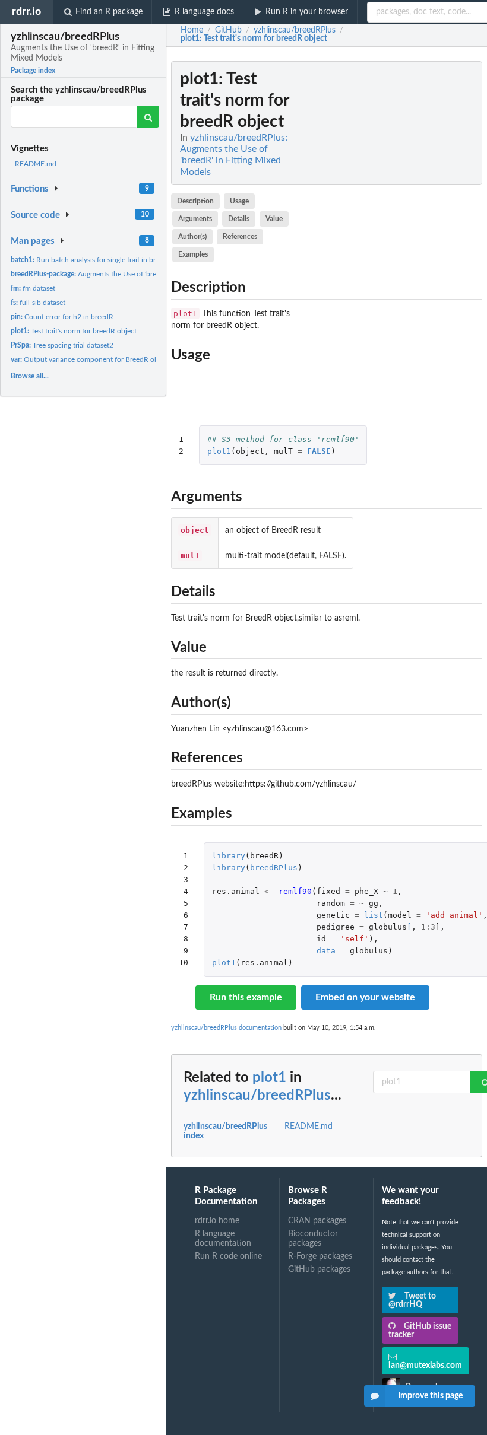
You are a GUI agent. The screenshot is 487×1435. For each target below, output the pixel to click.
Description (195, 201)
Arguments (195, 218)
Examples (193, 254)
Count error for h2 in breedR (62, 316)
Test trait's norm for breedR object (74, 331)
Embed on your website (365, 997)
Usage (239, 201)
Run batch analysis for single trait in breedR (91, 259)
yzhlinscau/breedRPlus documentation (226, 1027)
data (326, 950)
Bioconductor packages (313, 1239)
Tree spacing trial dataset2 (62, 345)
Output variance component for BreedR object (90, 359)
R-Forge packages (320, 1256)
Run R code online (228, 1256)
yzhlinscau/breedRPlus (257, 1096)
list (373, 915)
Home (192, 30)
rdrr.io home (217, 1221)
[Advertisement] (393, 239)
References (240, 236)
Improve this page (430, 1396)
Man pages (33, 241)
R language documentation (223, 1239)
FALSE (319, 451)
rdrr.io (26, 12)
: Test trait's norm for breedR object (254, 38)
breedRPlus (274, 867)
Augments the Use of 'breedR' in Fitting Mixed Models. (129, 274)
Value (274, 218)
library (228, 855)
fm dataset (33, 288)
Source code (35, 215)
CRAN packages (317, 1221)
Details (238, 218)
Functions (30, 188)
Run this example (246, 997)
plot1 (219, 451)
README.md (35, 163)
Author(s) (192, 236)
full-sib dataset (38, 302)
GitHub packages (319, 1269)
